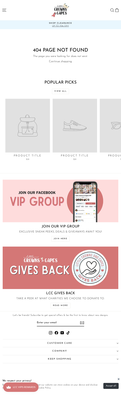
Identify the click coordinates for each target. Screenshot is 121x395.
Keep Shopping (60, 359)
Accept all (111, 386)
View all (60, 91)
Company (59, 351)
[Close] (118, 379)
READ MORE (60, 305)
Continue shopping (60, 61)
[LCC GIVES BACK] (60, 268)
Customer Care (59, 343)
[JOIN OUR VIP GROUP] (60, 201)
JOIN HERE (60, 239)
